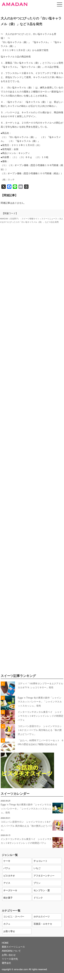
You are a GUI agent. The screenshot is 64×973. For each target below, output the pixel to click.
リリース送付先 (10, 958)
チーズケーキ (10, 890)
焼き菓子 (8, 897)
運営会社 (6, 962)
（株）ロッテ (8, 179)
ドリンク (38, 897)
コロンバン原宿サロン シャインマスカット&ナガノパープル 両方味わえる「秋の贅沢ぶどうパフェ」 (40, 730)
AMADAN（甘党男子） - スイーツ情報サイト (19, 218)
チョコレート (40, 860)
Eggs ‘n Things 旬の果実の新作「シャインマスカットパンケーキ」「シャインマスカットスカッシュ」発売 (40, 701)
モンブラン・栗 (42, 890)
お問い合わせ (9, 954)
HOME (5, 942)
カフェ (6, 923)
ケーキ (6, 860)
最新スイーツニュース (13, 946)
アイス (6, 882)
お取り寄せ (9, 931)
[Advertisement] (32, 380)
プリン (37, 882)
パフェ (6, 868)
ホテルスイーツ (42, 916)
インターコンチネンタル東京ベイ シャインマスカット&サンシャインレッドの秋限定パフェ (40, 715)
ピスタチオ (9, 875)
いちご (37, 868)
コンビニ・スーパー (13, 916)
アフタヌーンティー (44, 875)
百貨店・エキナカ (43, 923)
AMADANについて (11, 950)
